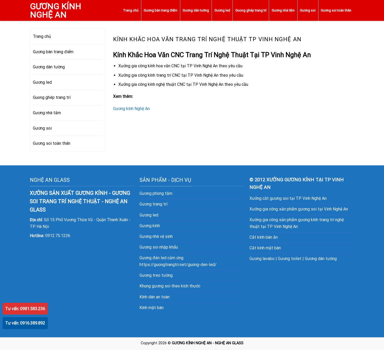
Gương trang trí (153, 204)
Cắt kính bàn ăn (263, 237)
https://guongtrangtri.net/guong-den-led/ (178, 264)
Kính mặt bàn (151, 307)
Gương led (222, 10)
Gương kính (149, 225)
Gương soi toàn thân (336, 10)
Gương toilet (289, 258)
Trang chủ (130, 10)
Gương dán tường (196, 10)
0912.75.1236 (57, 235)
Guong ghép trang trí (250, 10)
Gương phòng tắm (155, 193)
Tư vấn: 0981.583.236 (25, 308)
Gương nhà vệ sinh (156, 236)
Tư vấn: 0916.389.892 (25, 323)
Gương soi (308, 10)
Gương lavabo (262, 258)
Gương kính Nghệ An (131, 108)
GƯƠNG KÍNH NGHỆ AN (55, 10)
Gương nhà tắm (283, 10)
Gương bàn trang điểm (160, 10)
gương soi (161, 285)
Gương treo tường (156, 275)
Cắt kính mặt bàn (265, 247)
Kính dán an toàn (154, 296)
